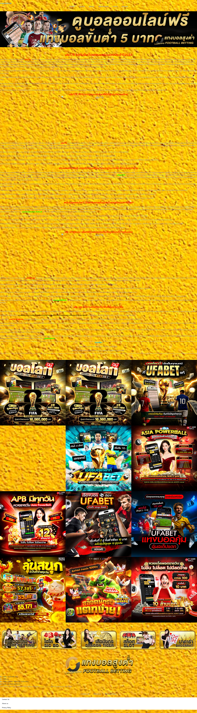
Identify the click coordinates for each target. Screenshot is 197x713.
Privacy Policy (110, 694)
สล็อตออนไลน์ (103, 6)
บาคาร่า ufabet (44, 686)
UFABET (72, 6)
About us (97, 694)
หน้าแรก (82, 6)
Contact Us (85, 694)
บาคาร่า (115, 6)
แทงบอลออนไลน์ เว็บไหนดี (32, 212)
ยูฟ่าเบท (91, 6)
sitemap (125, 6)
